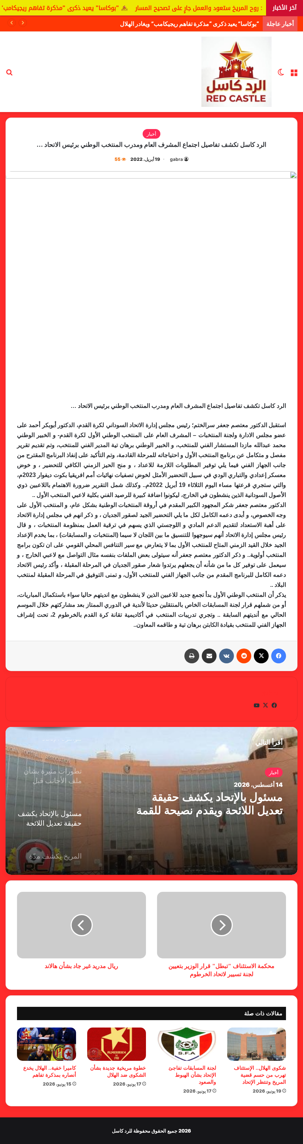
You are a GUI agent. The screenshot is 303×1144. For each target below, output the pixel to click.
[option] (151, 801)
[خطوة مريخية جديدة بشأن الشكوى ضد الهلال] (116, 1044)
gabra (176, 159)
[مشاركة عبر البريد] (209, 656)
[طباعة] (191, 656)
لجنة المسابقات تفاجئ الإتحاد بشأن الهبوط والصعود (192, 1075)
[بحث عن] (9, 74)
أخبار (151, 134)
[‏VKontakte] (226, 656)
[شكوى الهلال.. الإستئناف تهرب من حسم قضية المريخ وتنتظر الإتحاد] (256, 1044)
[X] (261, 656)
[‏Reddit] (243, 656)
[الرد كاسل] (236, 72)
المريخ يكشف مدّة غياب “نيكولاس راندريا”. (205, 803)
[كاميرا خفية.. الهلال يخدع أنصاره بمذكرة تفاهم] (46, 1044)
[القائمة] (293, 74)
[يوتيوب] (256, 705)
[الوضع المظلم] (281, 74)
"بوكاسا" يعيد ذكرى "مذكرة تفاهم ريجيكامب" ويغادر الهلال (89, 8)
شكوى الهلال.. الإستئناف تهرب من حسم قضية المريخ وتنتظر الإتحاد (260, 1075)
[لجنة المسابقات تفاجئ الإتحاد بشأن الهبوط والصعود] (186, 1044)
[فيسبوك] (278, 656)
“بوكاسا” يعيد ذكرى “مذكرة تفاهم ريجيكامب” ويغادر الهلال (189, 23)
